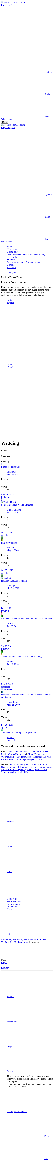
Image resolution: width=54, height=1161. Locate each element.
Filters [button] (4, 450)
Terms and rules (14, 901)
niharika (4, 535)
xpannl (4, 727)
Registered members (16, 262)
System (48, 72)
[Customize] (22, 27)
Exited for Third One (10, 467)
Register (5, 968)
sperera (10, 661)
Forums (10, 246)
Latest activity (39, 254)
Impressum (12, 906)
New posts (12, 249)
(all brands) (29, 757)
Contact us (12, 899)
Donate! (10, 265)
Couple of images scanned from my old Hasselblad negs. (27, 618)
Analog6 (11, 585)
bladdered (5, 687)
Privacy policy (13, 904)
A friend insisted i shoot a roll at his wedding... (22, 656)
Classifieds (12, 257)
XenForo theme (21, 942)
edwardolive (12, 702)
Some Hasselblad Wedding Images (17, 505)
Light (47, 94)
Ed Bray (11, 623)
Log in (4, 962)
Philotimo (11, 472)
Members (11, 259)
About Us (11, 267)
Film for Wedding (9, 543)
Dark (47, 116)
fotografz (5, 611)
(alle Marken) (14, 767)
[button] (22, 49)
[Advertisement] (27, 333)
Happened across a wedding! (14, 580)
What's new (12, 252)
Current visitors (33, 262)
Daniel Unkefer (14, 509)
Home (10, 909)
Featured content (14, 254)
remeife (10, 547)
